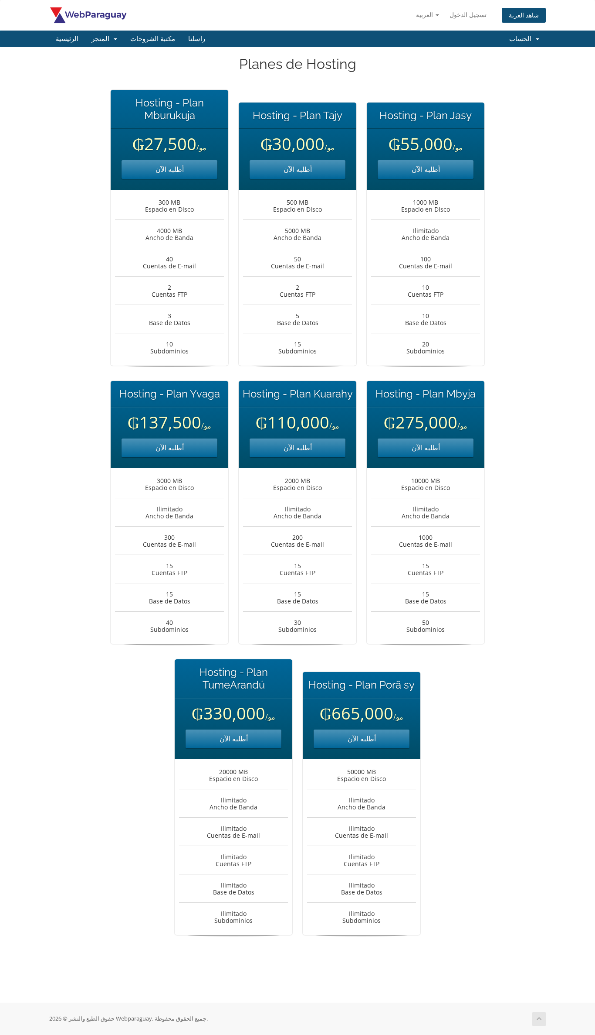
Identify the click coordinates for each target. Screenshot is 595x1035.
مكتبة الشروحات (152, 39)
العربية (425, 14)
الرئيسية (67, 39)
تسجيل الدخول (468, 14)
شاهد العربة (524, 15)
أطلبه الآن (170, 169)
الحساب (522, 39)
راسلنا (196, 39)
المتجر (102, 39)
